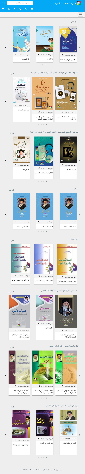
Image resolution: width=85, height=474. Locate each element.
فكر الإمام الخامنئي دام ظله (68, 72)
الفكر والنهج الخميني (71, 346)
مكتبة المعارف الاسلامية (66, 4)
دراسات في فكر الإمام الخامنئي (67, 290)
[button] (45, 65)
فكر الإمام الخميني (55, 346)
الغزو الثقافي (74, 239)
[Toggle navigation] (80, 14)
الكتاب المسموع (51, 72)
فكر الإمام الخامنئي (48, 290)
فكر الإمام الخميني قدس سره (68, 132)
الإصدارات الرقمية (37, 72)
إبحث (3, 3)
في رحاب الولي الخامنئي (69, 405)
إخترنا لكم (74, 21)
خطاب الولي (74, 189)
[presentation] (79, 47)
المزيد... (11, 73)
